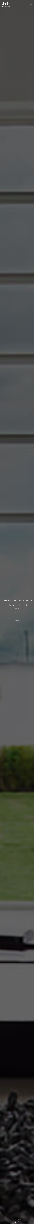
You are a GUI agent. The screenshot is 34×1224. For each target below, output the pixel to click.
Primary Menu (30, 4)
